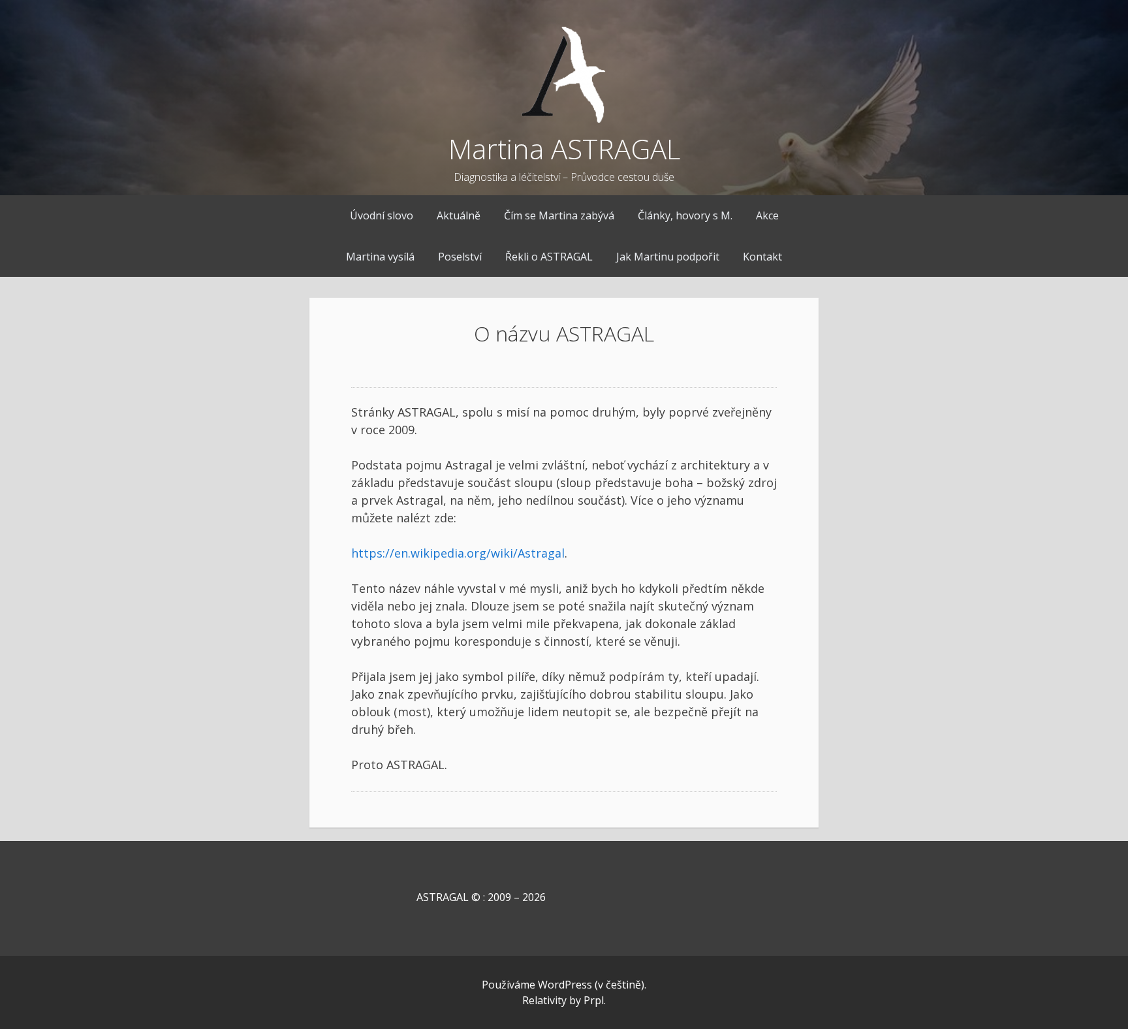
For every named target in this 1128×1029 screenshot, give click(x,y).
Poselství (460, 256)
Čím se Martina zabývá (559, 215)
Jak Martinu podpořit (667, 256)
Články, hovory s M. (685, 215)
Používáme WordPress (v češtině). (564, 984)
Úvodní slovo (381, 215)
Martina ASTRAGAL (564, 148)
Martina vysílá (380, 256)
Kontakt (762, 256)
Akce (767, 215)
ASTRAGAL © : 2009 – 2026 (448, 897)
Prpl (594, 1000)
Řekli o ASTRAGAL (549, 256)
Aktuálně (458, 215)
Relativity (544, 1000)
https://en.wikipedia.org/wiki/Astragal (458, 553)
